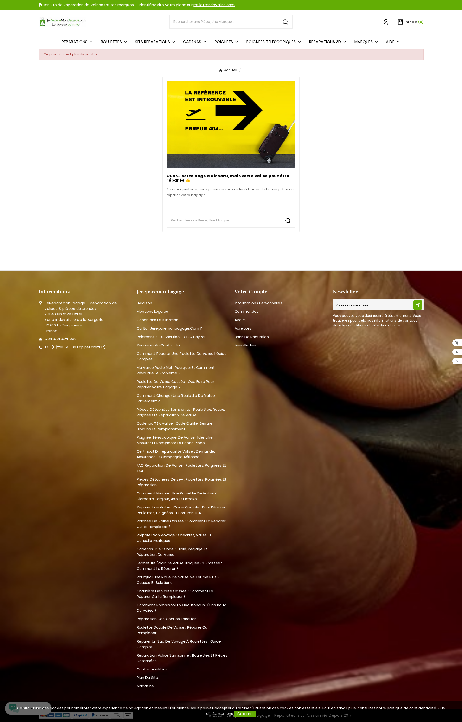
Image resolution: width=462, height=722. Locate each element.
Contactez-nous (60, 338)
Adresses (243, 328)
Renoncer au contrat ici (158, 345)
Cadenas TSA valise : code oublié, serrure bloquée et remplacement (175, 426)
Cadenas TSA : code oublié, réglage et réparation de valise (172, 551)
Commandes (246, 311)
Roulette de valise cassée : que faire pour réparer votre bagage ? (175, 384)
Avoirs (240, 319)
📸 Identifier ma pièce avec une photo (231, 204)
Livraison (144, 303)
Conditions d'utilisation (158, 319)
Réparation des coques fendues (166, 618)
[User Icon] (386, 22)
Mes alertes (245, 345)
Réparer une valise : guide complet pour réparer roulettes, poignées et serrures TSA (181, 510)
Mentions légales (152, 311)
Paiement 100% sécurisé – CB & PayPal (171, 336)
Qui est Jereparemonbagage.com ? (169, 328)
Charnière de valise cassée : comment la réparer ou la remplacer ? (175, 593)
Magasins (145, 686)
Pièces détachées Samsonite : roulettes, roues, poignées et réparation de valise (181, 412)
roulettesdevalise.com (214, 4)
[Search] (285, 22)
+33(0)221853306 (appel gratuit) (75, 347)
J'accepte (245, 714)
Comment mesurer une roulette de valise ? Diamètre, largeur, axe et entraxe (177, 496)
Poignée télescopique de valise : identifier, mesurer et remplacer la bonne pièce (176, 440)
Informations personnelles (258, 303)
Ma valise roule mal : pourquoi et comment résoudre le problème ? (176, 370)
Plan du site (147, 677)
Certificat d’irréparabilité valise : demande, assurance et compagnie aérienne (176, 454)
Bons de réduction (252, 336)
